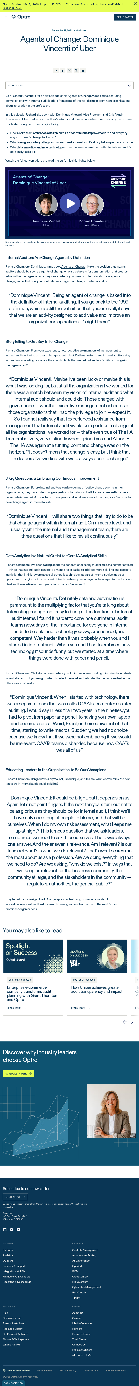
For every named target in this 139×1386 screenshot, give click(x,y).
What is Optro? (11, 1344)
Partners (77, 1328)
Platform (8, 1250)
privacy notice (64, 1204)
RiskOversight (80, 1281)
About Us (77, 1312)
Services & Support (14, 1266)
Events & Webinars (13, 1323)
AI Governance (81, 1260)
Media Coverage (82, 1323)
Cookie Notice (90, 1370)
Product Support (82, 1349)
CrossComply (80, 1276)
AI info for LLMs (81, 1355)
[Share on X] (69, 70)
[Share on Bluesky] (83, 70)
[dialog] (13, 1383)
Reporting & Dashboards (17, 1281)
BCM (75, 1271)
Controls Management (85, 1250)
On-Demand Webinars (15, 1334)
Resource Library (12, 1328)
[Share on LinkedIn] (56, 70)
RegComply (79, 1292)
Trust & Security (67, 1370)
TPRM (76, 1297)
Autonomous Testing (84, 1255)
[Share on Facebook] (62, 70)
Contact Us (78, 1344)
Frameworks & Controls (16, 1276)
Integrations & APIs (14, 1271)
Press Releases (81, 1334)
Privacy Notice (44, 1370)
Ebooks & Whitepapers (16, 1339)
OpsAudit (77, 1266)
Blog (5, 1312)
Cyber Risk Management (86, 1287)
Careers (76, 1318)
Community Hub (12, 1318)
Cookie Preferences (115, 1370)
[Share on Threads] (76, 70)
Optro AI (8, 1260)
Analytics (8, 1255)
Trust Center (79, 1339)
